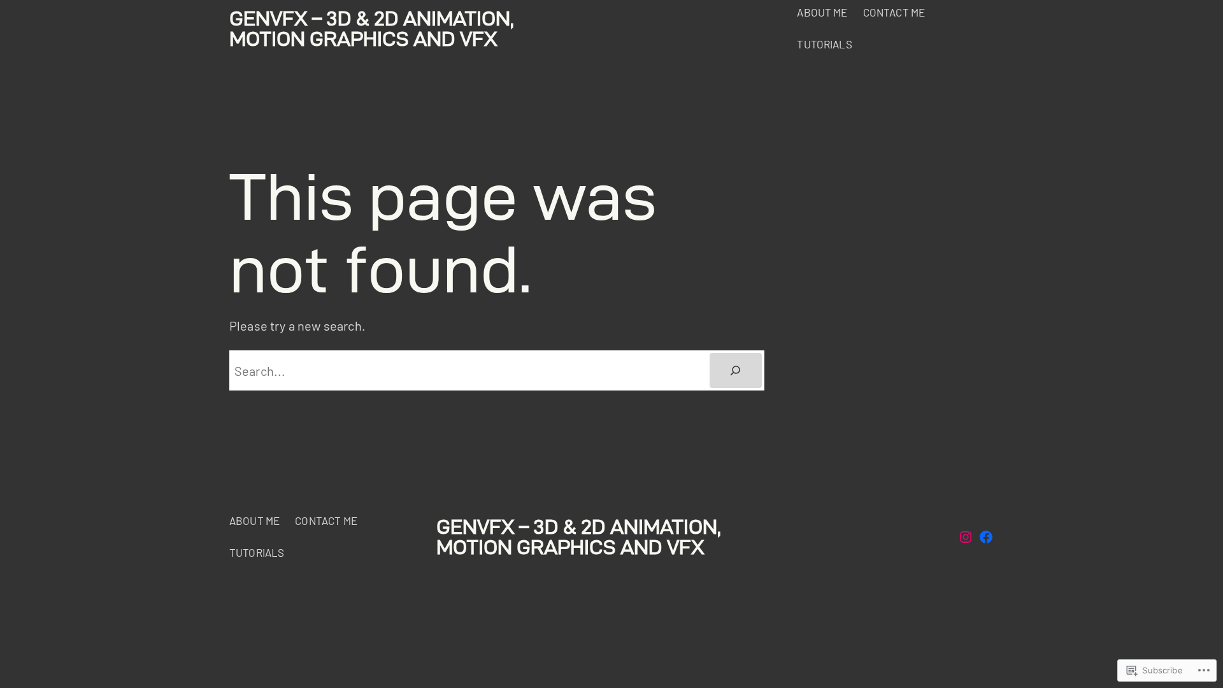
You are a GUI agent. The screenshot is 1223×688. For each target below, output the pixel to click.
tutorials (824, 44)
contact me (894, 12)
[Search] (736, 371)
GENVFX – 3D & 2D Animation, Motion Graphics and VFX (371, 28)
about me (822, 12)
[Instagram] (965, 537)
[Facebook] (986, 537)
